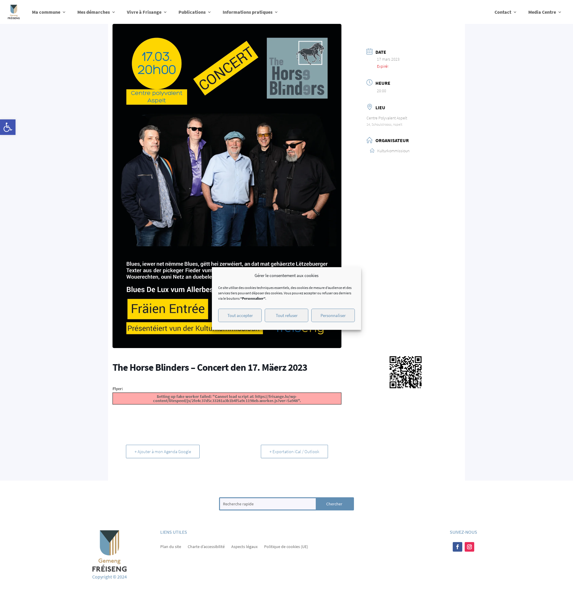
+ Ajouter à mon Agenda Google (163, 451)
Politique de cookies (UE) (286, 546)
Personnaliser (333, 315)
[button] (8, 127)
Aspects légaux (244, 546)
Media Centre (542, 12)
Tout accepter (240, 315)
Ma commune (46, 12)
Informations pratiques (247, 12)
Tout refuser (287, 315)
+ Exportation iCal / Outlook (294, 451)
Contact (503, 12)
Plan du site (170, 546)
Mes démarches (93, 12)
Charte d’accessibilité (206, 546)
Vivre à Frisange (144, 12)
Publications (192, 12)
